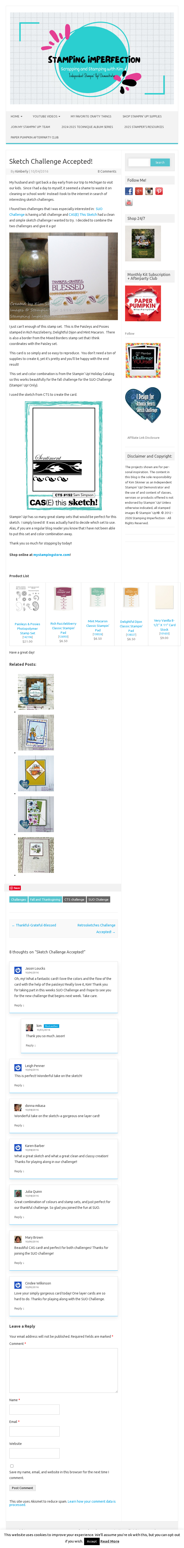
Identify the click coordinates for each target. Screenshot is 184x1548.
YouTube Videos (45, 116)
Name (14, 1400)
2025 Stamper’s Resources (144, 126)
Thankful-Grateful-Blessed (34, 925)
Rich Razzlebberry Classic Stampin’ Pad (63, 628)
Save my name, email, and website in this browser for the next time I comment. (59, 1475)
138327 (131, 634)
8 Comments (107, 171)
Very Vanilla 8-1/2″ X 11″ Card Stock (164, 624)
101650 (164, 633)
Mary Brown (34, 1237)
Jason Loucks (35, 968)
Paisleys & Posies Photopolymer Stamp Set (27, 628)
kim (39, 1026)
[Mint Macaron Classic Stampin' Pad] (98, 612)
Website (15, 1444)
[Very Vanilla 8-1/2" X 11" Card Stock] (164, 612)
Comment (17, 1344)
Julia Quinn (33, 1192)
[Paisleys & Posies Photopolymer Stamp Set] (27, 615)
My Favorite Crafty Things (91, 116)
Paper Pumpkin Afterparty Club (35, 137)
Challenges (18, 899)
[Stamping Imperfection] (92, 103)
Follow (129, 333)
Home (15, 116)
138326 (97, 634)
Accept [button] (92, 1541)
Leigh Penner (35, 1066)
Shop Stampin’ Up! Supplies (142, 116)
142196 (27, 637)
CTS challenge (74, 899)
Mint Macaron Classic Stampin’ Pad (97, 625)
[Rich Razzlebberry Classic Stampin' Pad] (63, 615)
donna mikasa (35, 1106)
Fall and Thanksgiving (45, 899)
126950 (63, 636)
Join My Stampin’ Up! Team (30, 126)
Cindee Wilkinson (38, 1283)
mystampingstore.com (51, 555)
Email (14, 1422)
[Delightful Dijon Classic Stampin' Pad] (131, 613)
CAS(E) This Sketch (82, 215)
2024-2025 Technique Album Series (87, 126)
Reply (18, 1005)
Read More (109, 1541)
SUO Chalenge (98, 899)
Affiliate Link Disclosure (143, 437)
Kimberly (21, 171)
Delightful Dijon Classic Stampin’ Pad (131, 626)
